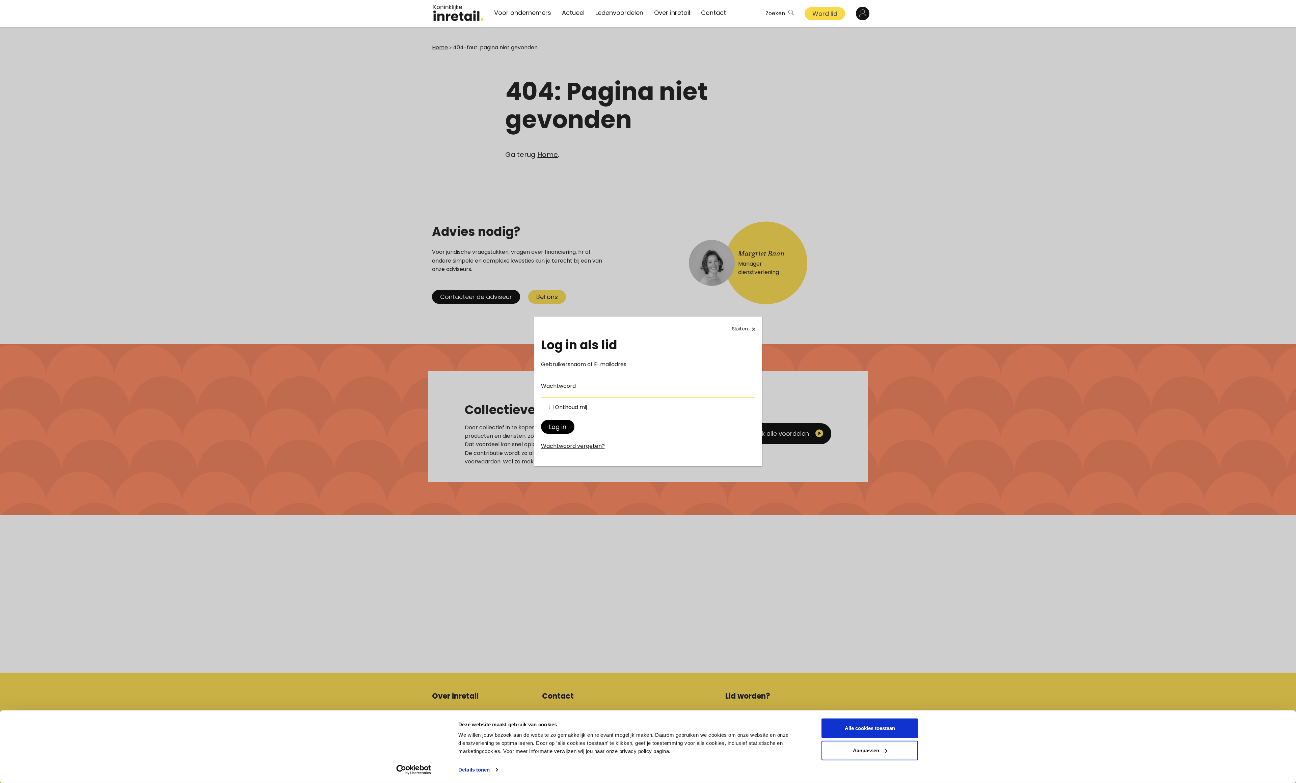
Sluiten (740, 328)
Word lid (824, 13)
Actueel (573, 12)
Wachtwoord (558, 386)
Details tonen (474, 770)
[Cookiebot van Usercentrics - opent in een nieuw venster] (413, 770)
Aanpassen (866, 750)
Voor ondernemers (522, 12)
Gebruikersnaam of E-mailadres (583, 364)
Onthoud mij (571, 407)
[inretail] (458, 13)
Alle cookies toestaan (870, 728)
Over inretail (672, 12)
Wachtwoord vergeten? (573, 446)
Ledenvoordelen (619, 12)
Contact (713, 12)
